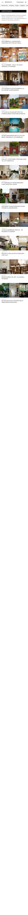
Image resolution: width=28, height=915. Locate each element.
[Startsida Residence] (9, 2)
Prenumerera (20, 2)
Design (17, 5)
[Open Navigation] (3, 2)
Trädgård (22, 5)
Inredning (11, 5)
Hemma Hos (5, 5)
